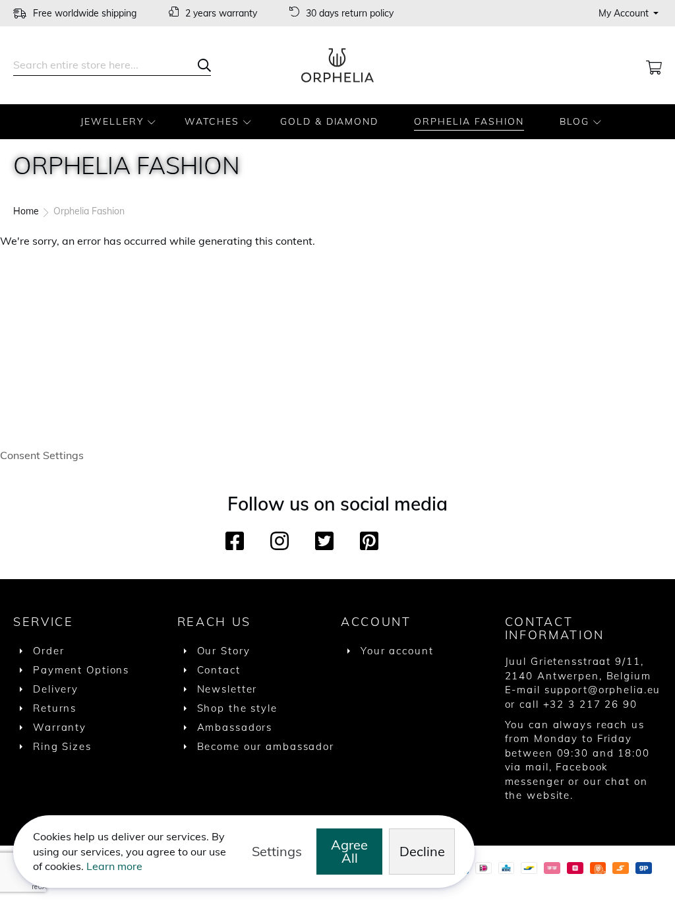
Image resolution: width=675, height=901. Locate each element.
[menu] (337, 121)
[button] (630, 13)
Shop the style (237, 708)
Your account (397, 650)
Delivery (55, 689)
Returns (54, 708)
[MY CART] (654, 65)
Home (27, 211)
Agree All (349, 851)
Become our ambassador (265, 746)
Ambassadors (235, 727)
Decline (422, 851)
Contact (219, 670)
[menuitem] (115, 121)
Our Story (223, 650)
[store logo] (337, 65)
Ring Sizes (62, 746)
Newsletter (227, 689)
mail (537, 767)
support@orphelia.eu (602, 689)
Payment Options (81, 670)
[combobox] (112, 65)
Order (48, 650)
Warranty (59, 727)
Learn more (114, 866)
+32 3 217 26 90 (590, 704)
